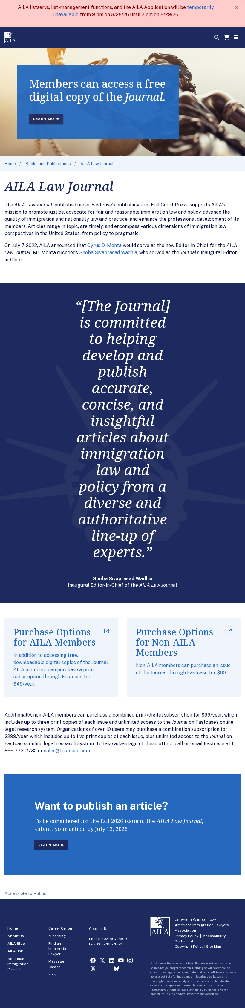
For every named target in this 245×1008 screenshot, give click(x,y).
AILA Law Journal (97, 163)
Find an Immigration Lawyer (59, 948)
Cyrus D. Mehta (104, 245)
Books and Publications (48, 163)
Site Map (213, 946)
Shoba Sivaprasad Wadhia (108, 252)
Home (10, 163)
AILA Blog (16, 943)
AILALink (15, 951)
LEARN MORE (46, 119)
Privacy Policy (186, 936)
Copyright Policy (189, 946)
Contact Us (98, 929)
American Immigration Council (18, 964)
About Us (15, 936)
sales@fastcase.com (67, 751)
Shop (53, 974)
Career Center (60, 928)
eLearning (57, 936)
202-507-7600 (114, 939)
